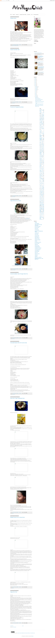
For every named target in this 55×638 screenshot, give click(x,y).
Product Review (13, 196)
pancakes (41, 175)
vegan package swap (42, 213)
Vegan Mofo (42, 204)
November (36, 87)
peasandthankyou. (27, 218)
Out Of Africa (42, 174)
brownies (42, 123)
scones (40, 189)
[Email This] (23, 44)
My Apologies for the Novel (38, 242)
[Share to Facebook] (25, 44)
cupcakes (41, 132)
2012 (35, 85)
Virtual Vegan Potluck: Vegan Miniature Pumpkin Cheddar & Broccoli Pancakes (40, 57)
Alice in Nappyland (37, 223)
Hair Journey (17, 14)
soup (43, 193)
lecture (43, 160)
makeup (40, 164)
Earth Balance (41, 137)
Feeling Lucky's (13, 18)
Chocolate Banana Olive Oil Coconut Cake (18, 342)
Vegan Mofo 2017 (42, 209)
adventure (41, 109)
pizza (42, 178)
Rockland (40, 187)
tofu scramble (41, 200)
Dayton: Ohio (13, 45)
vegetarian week (41, 216)
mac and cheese (42, 162)
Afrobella (36, 222)
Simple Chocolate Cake (14, 49)
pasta (40, 176)
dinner (40, 136)
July (35, 91)
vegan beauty (41, 202)
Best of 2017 (42, 117)
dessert (41, 135)
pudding (43, 181)
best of (41, 116)
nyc (41, 173)
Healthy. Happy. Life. (37, 237)
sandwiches (42, 188)
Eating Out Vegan (16, 45)
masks (42, 164)
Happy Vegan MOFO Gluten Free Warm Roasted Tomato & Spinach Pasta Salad (41, 67)
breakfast (41, 122)
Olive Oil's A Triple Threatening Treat (17, 398)
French (41, 145)
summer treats (41, 196)
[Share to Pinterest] (26, 44)
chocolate (43, 128)
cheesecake (42, 126)
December (36, 86)
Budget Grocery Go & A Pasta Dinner (17, 517)
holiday (40, 152)
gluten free (42, 149)
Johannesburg (41, 159)
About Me (14, 14)
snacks (41, 193)
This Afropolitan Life (37, 250)
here (19, 218)
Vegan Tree (42, 214)
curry (43, 132)
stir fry (42, 195)
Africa (40, 110)
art (43, 112)
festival (42, 143)
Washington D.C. (41, 219)
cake (42, 124)
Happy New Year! (13, 591)
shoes (43, 190)
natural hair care (41, 171)
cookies (40, 131)
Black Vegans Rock (41, 120)
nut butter (43, 172)
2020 (35, 78)
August (36, 90)
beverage (42, 118)
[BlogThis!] (24, 44)
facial (40, 141)
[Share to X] (25, 44)
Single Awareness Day (42, 191)
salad (43, 187)
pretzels (43, 179)
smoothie (42, 192)
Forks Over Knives (37, 235)
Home (11, 14)
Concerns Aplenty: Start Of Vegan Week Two (19, 273)
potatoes (40, 179)
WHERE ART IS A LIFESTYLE (38, 257)
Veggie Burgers (41, 217)
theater (41, 198)
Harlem (42, 151)
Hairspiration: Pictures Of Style (23, 14)
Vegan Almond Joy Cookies (15, 200)
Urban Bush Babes (37, 251)
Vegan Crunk (36, 252)
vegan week (13, 338)
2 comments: (20, 44)
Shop (31, 14)
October (36, 88)
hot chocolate (41, 155)
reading (42, 185)
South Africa (42, 194)
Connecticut (41, 130)
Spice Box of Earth (37, 245)
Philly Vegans (36, 244)
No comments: (20, 195)
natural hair (41, 170)
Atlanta (42, 114)
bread (41, 121)
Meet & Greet (28, 14)
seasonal (41, 190)
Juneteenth (41, 160)
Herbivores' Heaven (37, 238)
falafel (42, 141)
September (36, 89)
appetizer (41, 112)
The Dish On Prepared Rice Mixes (17, 107)
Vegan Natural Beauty (35, 14)
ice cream (41, 156)
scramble (43, 189)
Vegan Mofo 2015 (42, 207)
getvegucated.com (37, 236)
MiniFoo (40, 166)
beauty (12, 513)
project (40, 181)
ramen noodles (41, 183)
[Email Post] (22, 44)
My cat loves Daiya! (37, 243)
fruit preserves (42, 147)
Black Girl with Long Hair (37, 226)
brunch (40, 124)
